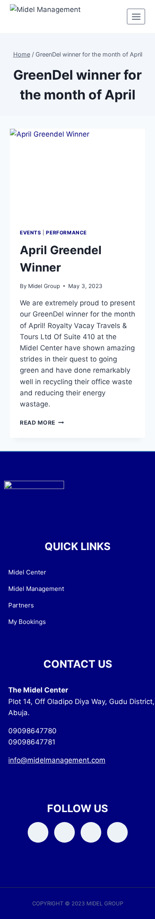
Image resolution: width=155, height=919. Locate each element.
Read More (42, 422)
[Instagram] (91, 832)
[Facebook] (38, 832)
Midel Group (44, 286)
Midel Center (27, 572)
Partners (21, 605)
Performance (66, 232)
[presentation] (77, 174)
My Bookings (27, 622)
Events (30, 232)
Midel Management (36, 589)
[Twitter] (64, 832)
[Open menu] (136, 16)
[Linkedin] (117, 832)
